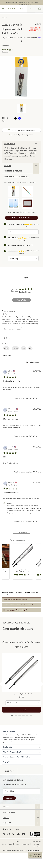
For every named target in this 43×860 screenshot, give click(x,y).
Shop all (4, 17)
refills (23, 348)
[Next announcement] (41, 2)
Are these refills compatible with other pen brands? (18, 605)
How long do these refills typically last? (15, 610)
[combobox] (31, 9)
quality (6, 348)
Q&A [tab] (26, 277)
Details (7, 166)
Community (7, 823)
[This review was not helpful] (38, 398)
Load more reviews (21, 532)
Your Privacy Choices (17, 844)
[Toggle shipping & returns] (36, 171)
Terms (4, 844)
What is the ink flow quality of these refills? (16, 599)
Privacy (10, 844)
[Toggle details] (36, 165)
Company (6, 818)
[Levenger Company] (16, 8)
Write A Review (21, 300)
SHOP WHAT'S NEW (22, 4)
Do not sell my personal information (36, 844)
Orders (5, 807)
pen (30, 348)
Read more (8, 159)
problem (15, 348)
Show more (7, 355)
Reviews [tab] (18, 277)
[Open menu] (3, 8)
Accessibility (26, 844)
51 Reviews (5, 52)
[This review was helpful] (34, 398)
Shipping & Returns (13, 171)
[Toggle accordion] (37, 806)
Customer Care (9, 812)
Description (9, 144)
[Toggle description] (36, 143)
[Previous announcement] (2, 2)
